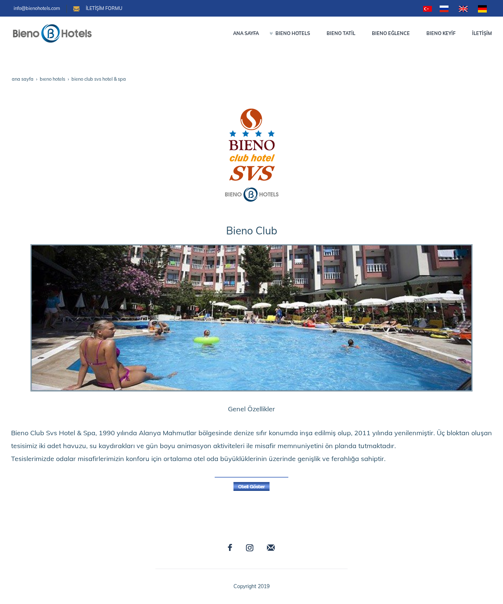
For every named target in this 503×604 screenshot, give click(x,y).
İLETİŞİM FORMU (104, 8)
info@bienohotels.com (37, 8)
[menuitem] (243, 33)
